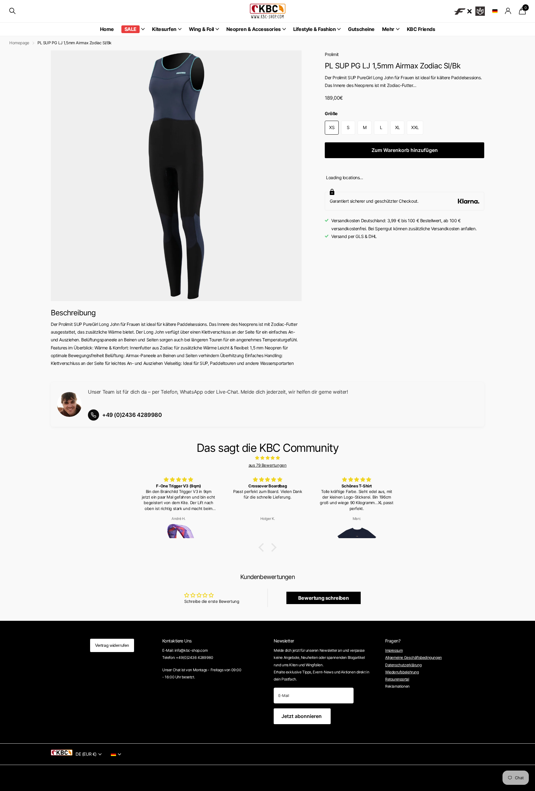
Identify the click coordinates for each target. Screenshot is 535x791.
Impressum (394, 650)
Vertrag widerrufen (112, 645)
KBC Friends (421, 29)
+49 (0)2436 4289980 (132, 415)
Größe (331, 113)
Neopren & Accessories (253, 29)
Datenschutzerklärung (403, 665)
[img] (267, 457)
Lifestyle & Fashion (314, 29)
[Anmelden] (508, 11)
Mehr (388, 29)
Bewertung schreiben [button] (323, 598)
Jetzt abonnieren (302, 716)
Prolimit (332, 54)
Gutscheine (361, 29)
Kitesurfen (164, 29)
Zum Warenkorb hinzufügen (405, 150)
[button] (263, 547)
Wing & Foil (201, 29)
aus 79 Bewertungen (268, 465)
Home (107, 29)
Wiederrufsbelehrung (402, 672)
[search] (12, 11)
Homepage (19, 42)
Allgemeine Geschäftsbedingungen (413, 657)
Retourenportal (397, 679)
